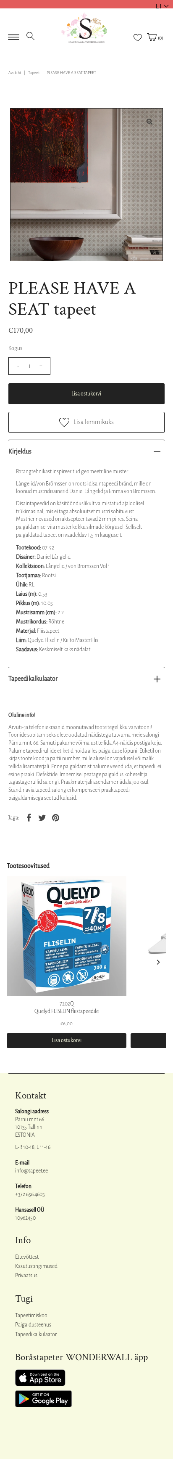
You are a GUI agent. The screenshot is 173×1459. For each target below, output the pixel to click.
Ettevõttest (27, 1257)
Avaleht (14, 73)
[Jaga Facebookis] (28, 818)
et (158, 6)
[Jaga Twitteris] (42, 818)
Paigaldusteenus (33, 1325)
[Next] (157, 962)
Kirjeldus (19, 451)
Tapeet (33, 73)
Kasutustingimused (36, 1266)
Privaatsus (26, 1276)
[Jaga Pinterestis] (55, 818)
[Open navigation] (14, 34)
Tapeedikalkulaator (33, 678)
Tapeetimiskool (32, 1315)
